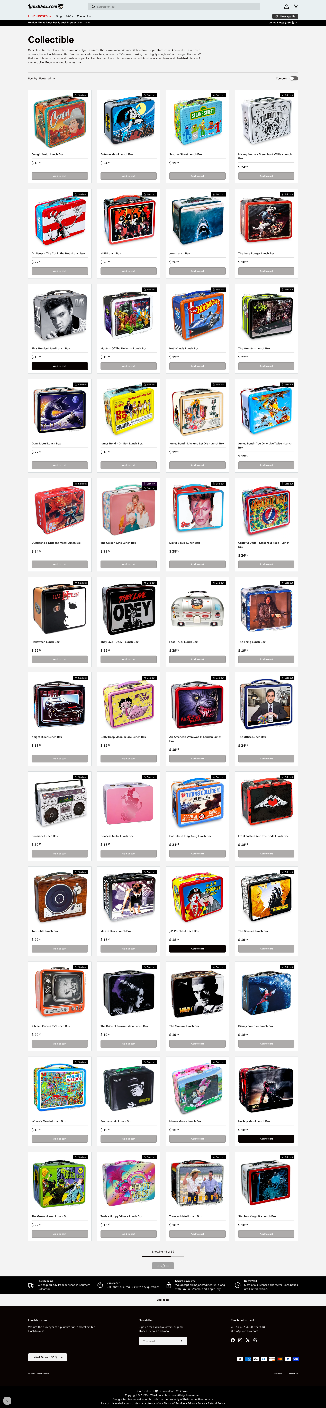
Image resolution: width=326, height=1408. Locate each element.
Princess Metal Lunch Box (117, 836)
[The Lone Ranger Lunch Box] (266, 220)
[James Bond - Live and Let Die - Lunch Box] (197, 411)
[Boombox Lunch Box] (60, 803)
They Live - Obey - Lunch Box (120, 642)
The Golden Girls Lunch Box (118, 542)
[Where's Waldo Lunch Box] (60, 1088)
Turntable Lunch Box (45, 931)
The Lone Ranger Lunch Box (256, 253)
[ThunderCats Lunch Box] (266, 1278)
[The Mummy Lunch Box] (197, 993)
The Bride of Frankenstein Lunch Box (124, 1026)
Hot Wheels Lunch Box (184, 348)
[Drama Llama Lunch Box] (129, 1278)
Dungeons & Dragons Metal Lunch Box (56, 542)
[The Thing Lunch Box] (266, 609)
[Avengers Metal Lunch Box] (60, 1278)
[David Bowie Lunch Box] (197, 510)
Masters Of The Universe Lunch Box (124, 348)
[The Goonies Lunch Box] (266, 898)
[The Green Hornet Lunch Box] (60, 1183)
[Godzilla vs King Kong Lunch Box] (197, 803)
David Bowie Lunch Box (184, 542)
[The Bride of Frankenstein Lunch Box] (129, 993)
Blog (59, 16)
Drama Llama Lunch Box (116, 1311)
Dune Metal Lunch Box (46, 443)
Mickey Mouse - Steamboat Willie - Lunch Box (265, 156)
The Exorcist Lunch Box (116, 1406)
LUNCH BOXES (38, 16)
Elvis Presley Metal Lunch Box (51, 348)
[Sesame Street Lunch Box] (197, 121)
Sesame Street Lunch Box (185, 154)
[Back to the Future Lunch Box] (197, 1278)
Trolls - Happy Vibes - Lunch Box (122, 1216)
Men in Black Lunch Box (116, 931)
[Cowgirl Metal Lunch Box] (60, 121)
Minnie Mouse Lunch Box (185, 1121)
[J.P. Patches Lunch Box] (197, 898)
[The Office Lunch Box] (266, 704)
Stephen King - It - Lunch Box (257, 1216)
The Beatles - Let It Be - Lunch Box (54, 1406)
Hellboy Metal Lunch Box (254, 1121)
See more (64, 22)
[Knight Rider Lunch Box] (60, 704)
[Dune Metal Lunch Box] (60, 411)
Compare (281, 78)
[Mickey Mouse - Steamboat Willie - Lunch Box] (266, 121)
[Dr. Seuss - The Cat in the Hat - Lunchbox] (60, 220)
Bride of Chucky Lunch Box (186, 1406)
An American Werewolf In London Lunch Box (195, 739)
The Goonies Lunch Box (253, 931)
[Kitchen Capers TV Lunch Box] (60, 993)
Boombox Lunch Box (45, 836)
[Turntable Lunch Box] (60, 898)
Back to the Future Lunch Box (188, 1311)
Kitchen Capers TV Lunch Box (51, 1026)
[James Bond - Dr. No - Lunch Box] (129, 411)
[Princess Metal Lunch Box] (129, 803)
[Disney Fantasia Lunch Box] (266, 993)
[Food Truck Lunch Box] (197, 609)
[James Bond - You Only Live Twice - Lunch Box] (266, 411)
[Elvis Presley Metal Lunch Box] (60, 315)
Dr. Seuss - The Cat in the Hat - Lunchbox (58, 253)
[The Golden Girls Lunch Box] (129, 510)
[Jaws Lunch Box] (197, 220)
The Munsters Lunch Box (254, 348)
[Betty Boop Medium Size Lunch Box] (129, 704)
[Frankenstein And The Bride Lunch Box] (266, 803)
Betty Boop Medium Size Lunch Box (123, 737)
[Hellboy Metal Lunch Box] (266, 1088)
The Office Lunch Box (252, 737)
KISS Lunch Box (111, 253)
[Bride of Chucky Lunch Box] (197, 1373)
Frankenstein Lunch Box (116, 1121)
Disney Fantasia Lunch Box (255, 1026)
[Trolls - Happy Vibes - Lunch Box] (129, 1183)
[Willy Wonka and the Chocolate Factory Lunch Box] (266, 1373)
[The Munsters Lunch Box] (266, 315)
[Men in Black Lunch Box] (129, 898)
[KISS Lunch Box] (129, 220)
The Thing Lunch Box (252, 642)
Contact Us (84, 16)
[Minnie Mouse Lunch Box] (197, 1088)
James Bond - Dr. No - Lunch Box (122, 443)
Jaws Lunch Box (179, 253)
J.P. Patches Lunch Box (184, 931)
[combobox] (174, 6)
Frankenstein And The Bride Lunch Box (263, 836)
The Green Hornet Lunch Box (50, 1216)
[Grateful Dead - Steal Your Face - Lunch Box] (266, 510)
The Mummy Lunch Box (184, 1026)
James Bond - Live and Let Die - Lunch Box (196, 443)
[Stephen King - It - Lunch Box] (266, 1183)
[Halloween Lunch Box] (60, 609)
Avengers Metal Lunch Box (49, 1311)
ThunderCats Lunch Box (253, 1311)
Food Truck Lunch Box (183, 642)
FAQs (69, 16)
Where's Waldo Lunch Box (49, 1121)
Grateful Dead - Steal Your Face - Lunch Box (263, 544)
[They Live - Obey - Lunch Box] (129, 609)
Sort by (32, 78)
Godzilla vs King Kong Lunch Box (190, 836)
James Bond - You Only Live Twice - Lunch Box (265, 445)
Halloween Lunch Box (46, 642)
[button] (296, 6)
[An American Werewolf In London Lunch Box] (197, 704)
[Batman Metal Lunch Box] (129, 121)
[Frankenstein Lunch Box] (129, 1088)
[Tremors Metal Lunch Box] (197, 1183)
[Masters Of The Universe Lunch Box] (129, 315)
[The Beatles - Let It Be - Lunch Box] (60, 1373)
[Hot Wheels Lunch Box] (197, 315)
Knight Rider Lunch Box (47, 737)
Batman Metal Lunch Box (117, 154)
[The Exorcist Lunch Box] (129, 1373)
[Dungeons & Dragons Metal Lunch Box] (60, 510)
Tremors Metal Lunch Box (185, 1216)
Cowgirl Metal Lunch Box (48, 154)
